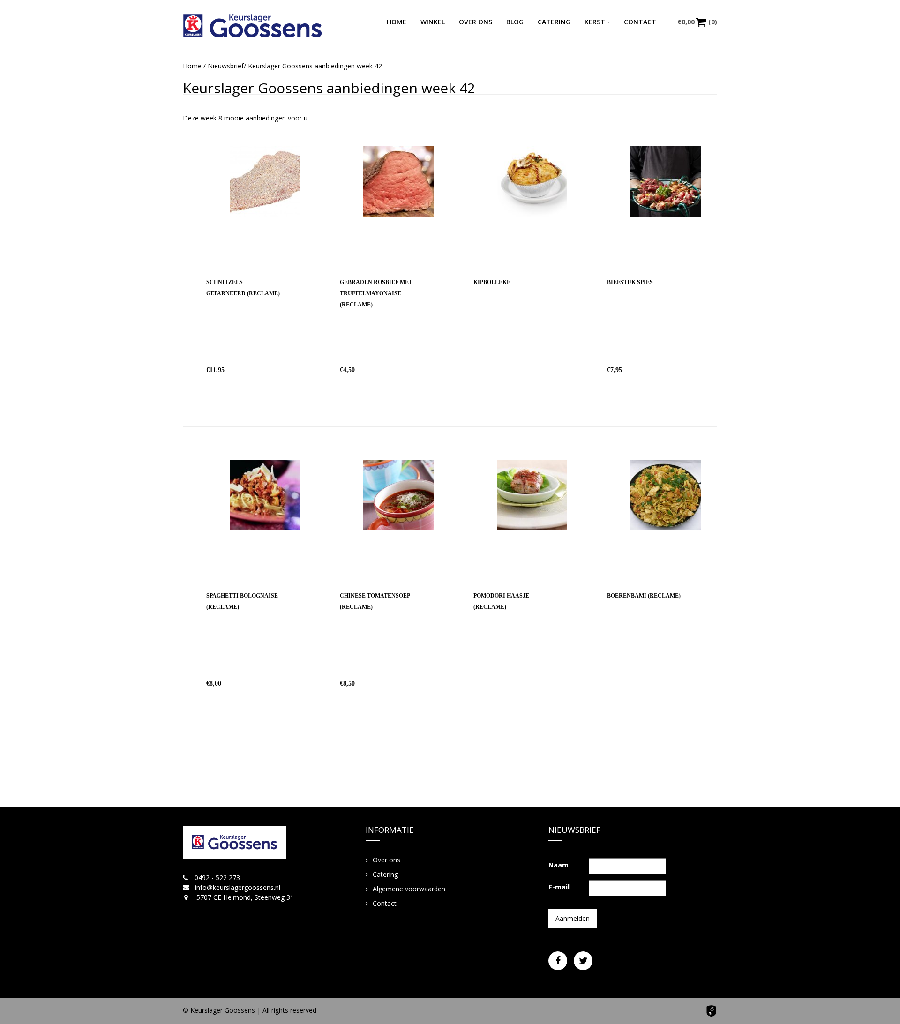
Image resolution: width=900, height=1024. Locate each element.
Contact (640, 21)
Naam (558, 864)
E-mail (559, 886)
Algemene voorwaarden (409, 888)
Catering (554, 21)
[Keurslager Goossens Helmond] (252, 25)
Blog (515, 21)
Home (396, 21)
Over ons (475, 21)
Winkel (432, 21)
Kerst (595, 21)
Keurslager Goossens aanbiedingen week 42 (329, 87)
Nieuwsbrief (226, 65)
